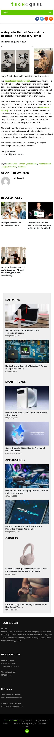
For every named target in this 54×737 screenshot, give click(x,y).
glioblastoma (31, 163)
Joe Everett (18, 154)
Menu (5, 12)
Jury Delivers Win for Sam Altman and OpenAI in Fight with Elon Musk (40, 225)
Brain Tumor (11, 163)
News (12, 151)
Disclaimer (42, 723)
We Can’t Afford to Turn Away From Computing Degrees (22, 331)
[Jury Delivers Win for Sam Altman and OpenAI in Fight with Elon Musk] (40, 210)
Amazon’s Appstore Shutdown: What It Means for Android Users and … (23, 527)
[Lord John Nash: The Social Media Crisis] (13, 210)
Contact (26, 726)
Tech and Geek (10, 720)
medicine (22, 166)
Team (15, 723)
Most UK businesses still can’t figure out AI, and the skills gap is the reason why (13, 271)
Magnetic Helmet (9, 166)
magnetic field (45, 163)
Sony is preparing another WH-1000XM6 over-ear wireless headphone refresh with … (26, 570)
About (6, 723)
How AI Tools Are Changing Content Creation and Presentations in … (26, 491)
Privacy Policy (28, 723)
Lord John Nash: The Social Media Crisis (11, 224)
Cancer (22, 163)
